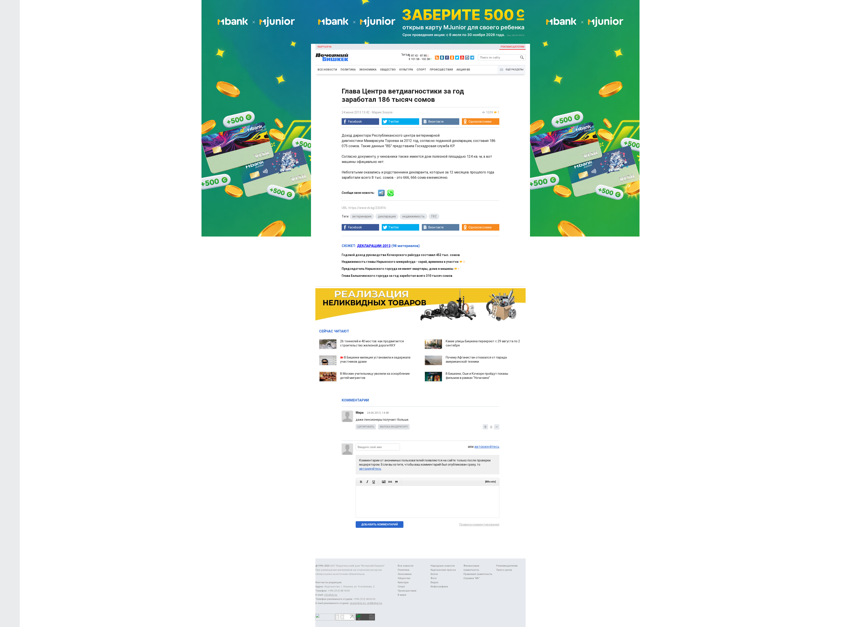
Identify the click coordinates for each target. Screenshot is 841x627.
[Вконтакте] (442, 58)
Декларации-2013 (373, 246)
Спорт (421, 69)
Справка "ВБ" (471, 578)
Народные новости (443, 565)
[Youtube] (462, 58)
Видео (434, 582)
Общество (388, 69)
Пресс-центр (504, 570)
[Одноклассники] (452, 58)
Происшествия (441, 69)
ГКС (434, 216)
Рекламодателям (512, 46)
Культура (406, 69)
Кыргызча (324, 46)
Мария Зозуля (382, 112)
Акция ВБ (463, 69)
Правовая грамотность (477, 574)
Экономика (367, 69)
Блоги (434, 574)
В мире (402, 594)
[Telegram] (472, 58)
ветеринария (361, 216)
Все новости (327, 69)
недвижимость (413, 216)
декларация (387, 216)
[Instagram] (467, 58)
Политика (348, 69)
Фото (434, 578)
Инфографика (439, 586)
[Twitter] (457, 58)
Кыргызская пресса (443, 570)
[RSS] (437, 58)
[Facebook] (447, 58)
